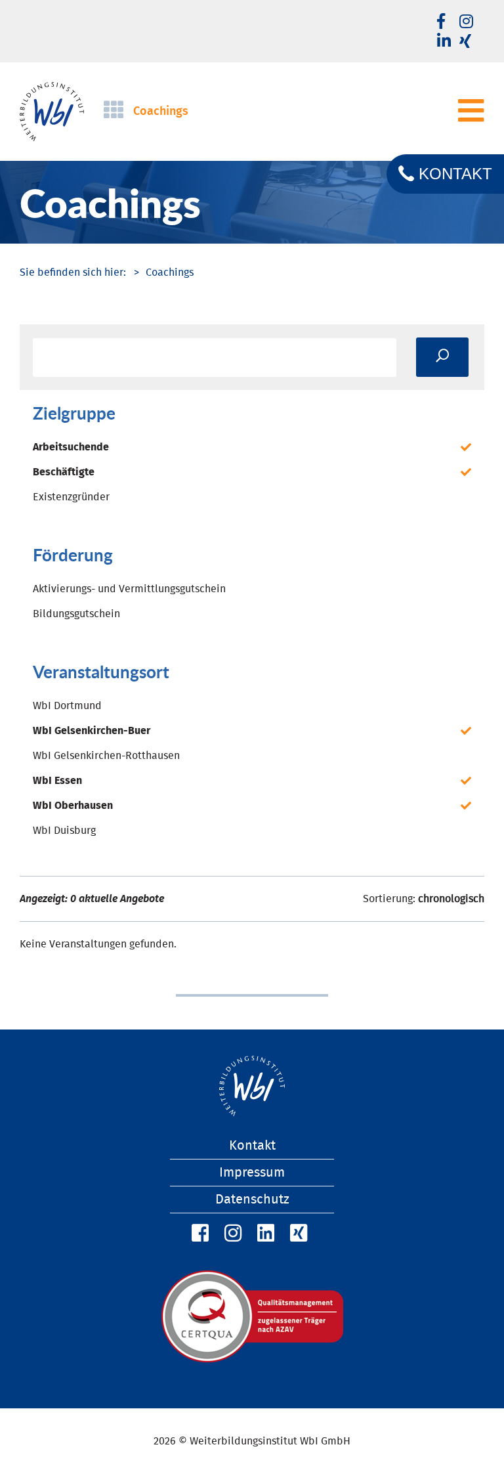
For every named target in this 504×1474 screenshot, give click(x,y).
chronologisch (451, 899)
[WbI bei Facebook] (198, 1233)
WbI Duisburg (64, 830)
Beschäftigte (63, 472)
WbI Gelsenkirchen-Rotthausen (106, 755)
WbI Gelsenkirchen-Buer (91, 731)
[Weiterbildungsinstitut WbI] (73, 272)
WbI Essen (57, 780)
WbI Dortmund (67, 706)
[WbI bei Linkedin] (444, 42)
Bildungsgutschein (76, 614)
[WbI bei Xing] (465, 42)
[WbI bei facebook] (441, 22)
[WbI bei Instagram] (231, 1233)
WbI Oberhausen (73, 805)
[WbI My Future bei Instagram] (466, 22)
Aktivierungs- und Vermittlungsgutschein (129, 589)
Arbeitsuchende (71, 447)
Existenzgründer (71, 497)
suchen (442, 357)
